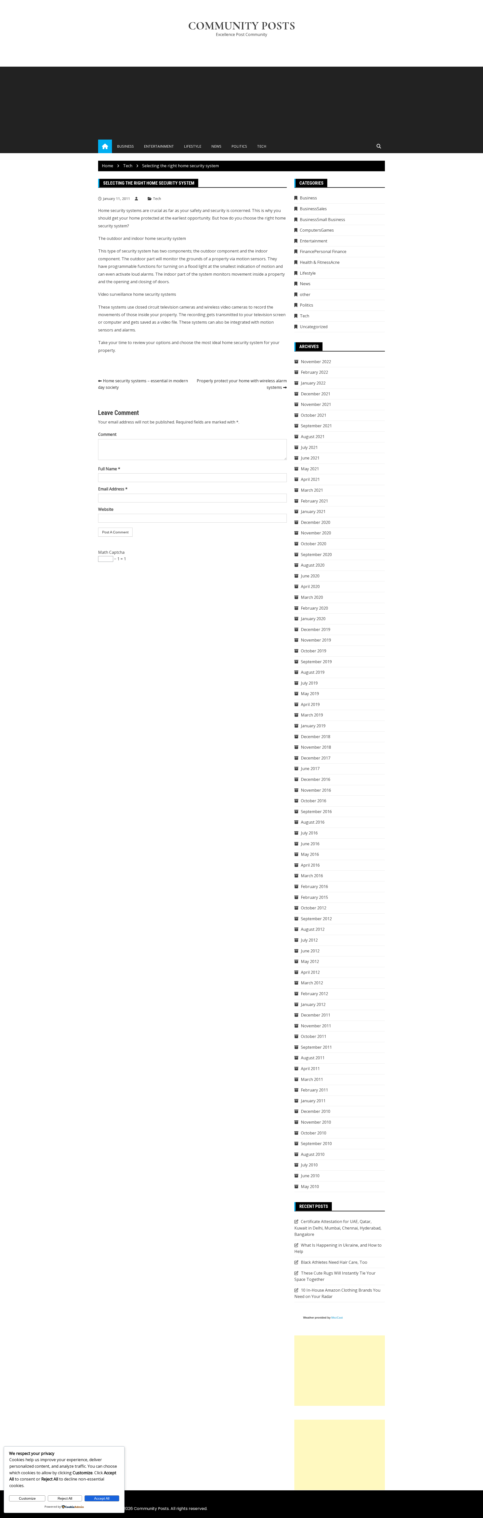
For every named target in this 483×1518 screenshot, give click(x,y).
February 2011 (314, 1090)
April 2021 (310, 479)
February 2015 (314, 897)
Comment (107, 434)
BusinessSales (313, 209)
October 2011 (313, 1036)
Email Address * (113, 489)
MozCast (337, 1317)
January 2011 (313, 1101)
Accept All (101, 1498)
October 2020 (313, 543)
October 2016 (313, 801)
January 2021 (313, 511)
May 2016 (310, 854)
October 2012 (313, 908)
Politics (239, 146)
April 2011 (310, 1068)
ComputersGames (317, 230)
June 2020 (310, 576)
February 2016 (314, 886)
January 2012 (313, 1004)
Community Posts (241, 25)
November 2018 (316, 747)
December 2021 (315, 394)
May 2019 (310, 693)
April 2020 (310, 586)
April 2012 (310, 972)
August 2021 (313, 436)
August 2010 (313, 1154)
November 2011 (316, 1026)
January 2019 (313, 726)
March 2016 (312, 875)
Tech (261, 146)
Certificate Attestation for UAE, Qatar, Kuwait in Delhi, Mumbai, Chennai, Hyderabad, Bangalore (337, 1228)
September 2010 (316, 1143)
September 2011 (316, 1047)
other (305, 294)
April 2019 (310, 704)
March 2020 (312, 597)
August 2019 (313, 672)
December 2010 (315, 1111)
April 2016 (310, 865)
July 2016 (309, 833)
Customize (27, 1498)
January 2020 (313, 618)
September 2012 (316, 918)
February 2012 (314, 993)
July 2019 (309, 683)
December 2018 (315, 736)
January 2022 (313, 383)
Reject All (65, 1498)
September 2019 (316, 661)
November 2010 (316, 1122)
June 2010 (310, 1175)
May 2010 (310, 1186)
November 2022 (316, 361)
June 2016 (310, 844)
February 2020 (314, 608)
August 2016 (313, 822)
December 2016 (315, 779)
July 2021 (309, 447)
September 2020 (316, 554)
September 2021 (316, 426)
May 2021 (310, 469)
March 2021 (312, 490)
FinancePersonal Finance (323, 251)
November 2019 (316, 640)
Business (125, 146)
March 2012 (312, 983)
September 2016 (316, 811)
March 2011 (312, 1079)
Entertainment (159, 146)
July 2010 (309, 1165)
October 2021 (313, 415)
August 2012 (313, 929)
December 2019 (315, 629)
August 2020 (313, 565)
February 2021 (314, 501)
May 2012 (310, 961)
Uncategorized (314, 326)
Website (105, 509)
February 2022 (314, 372)
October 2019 (313, 651)
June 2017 (310, 768)
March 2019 (312, 715)
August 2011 (313, 1058)
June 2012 (310, 951)
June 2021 (310, 458)
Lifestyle (192, 146)
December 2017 (315, 758)
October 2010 (313, 1133)
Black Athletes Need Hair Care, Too (334, 1262)
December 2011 (315, 1015)
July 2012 (309, 940)
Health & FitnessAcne (320, 262)
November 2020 (316, 533)
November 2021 (316, 404)
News (216, 146)
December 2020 (315, 522)
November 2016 (316, 790)
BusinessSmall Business (322, 219)
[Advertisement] (241, 102)
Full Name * (109, 469)
